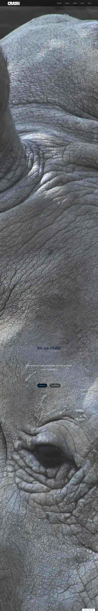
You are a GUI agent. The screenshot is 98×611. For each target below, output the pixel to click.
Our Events (55, 385)
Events (67, 3)
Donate (59, 3)
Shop (89, 3)
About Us (42, 385)
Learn (82, 3)
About (75, 3)
